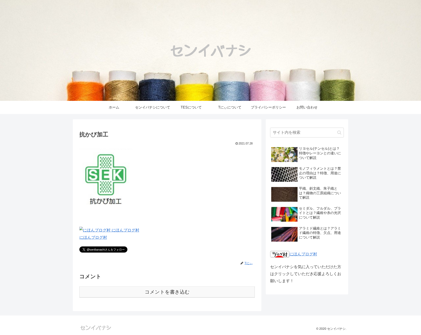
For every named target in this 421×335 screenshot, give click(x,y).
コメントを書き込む (167, 292)
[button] (339, 132)
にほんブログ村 (93, 237)
